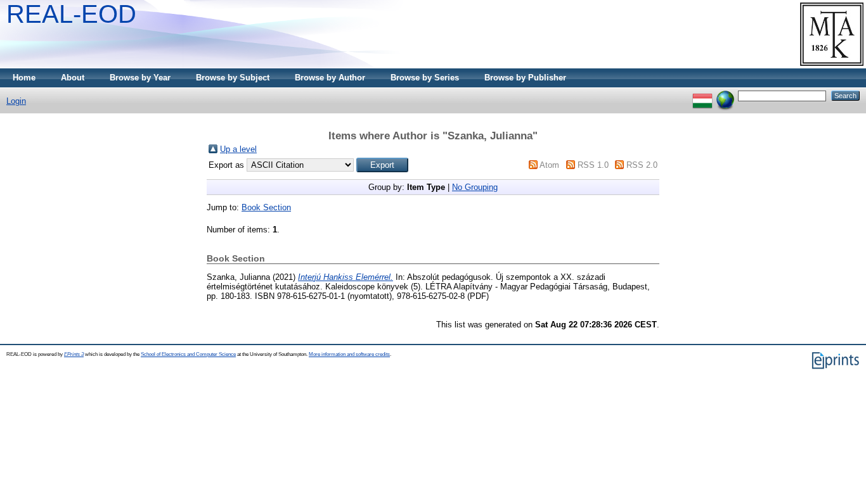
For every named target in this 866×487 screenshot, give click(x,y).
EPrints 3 (74, 354)
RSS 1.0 (593, 165)
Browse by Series (425, 77)
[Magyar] (702, 95)
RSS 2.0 (641, 165)
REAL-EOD (71, 14)
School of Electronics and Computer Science (188, 354)
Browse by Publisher (525, 77)
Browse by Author (330, 77)
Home (24, 77)
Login (16, 101)
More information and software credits (349, 354)
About (72, 77)
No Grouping (475, 187)
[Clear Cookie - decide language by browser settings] (725, 95)
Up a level (238, 149)
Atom (549, 165)
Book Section (266, 207)
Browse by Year (140, 77)
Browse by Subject (232, 77)
